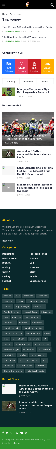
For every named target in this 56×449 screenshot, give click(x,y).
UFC (44, 360)
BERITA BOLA (9, 258)
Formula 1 (35, 258)
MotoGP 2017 (19, 339)
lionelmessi (9, 322)
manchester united (33, 328)
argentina (28, 296)
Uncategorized (38, 280)
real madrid (44, 349)
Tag (12, 14)
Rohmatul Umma (12, 31)
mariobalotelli (33, 333)
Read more (8, 240)
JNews (11, 439)
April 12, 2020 (24, 195)
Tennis (33, 276)
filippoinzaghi (22, 306)
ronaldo (22, 355)
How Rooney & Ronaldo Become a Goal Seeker (28, 27)
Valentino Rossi (24, 365)
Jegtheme (15, 443)
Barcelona (42, 296)
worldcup (41, 365)
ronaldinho (9, 355)
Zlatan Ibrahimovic (13, 371)
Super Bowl (9, 360)
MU (45, 339)
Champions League (37, 301)
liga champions (32, 317)
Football (6, 280)
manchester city (12, 328)
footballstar (38, 306)
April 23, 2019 (28, 31)
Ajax (18, 296)
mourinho (34, 339)
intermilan (46, 312)
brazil (20, 301)
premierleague (42, 344)
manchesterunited (13, 333)
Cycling (6, 276)
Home (5, 14)
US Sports (8, 365)
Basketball (8, 253)
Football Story (30, 312)
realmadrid (28, 349)
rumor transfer (38, 355)
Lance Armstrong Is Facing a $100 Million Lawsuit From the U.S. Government (35, 171)
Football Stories (38, 253)
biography (9, 301)
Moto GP (34, 267)
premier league (11, 349)
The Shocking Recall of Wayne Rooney (24, 37)
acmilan (8, 296)
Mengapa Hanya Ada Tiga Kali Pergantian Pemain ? (33, 91)
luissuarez (37, 322)
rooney (19, 14)
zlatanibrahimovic (35, 371)
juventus (16, 317)
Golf (32, 262)
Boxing (6, 267)
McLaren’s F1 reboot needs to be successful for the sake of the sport (35, 187)
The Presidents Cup (28, 360)
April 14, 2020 (24, 161)
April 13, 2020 (24, 178)
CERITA (6, 271)
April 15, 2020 (12, 143)
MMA (6, 339)
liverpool (23, 322)
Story (32, 271)
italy (6, 317)
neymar (7, 344)
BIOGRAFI (7, 262)
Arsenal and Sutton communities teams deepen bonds (34, 154)
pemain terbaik (23, 344)
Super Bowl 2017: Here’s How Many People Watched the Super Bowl (25, 137)
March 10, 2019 (29, 41)
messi (47, 333)
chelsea (7, 306)
